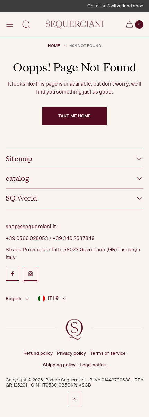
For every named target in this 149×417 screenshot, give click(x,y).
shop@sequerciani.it (31, 226)
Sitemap (19, 159)
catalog (17, 179)
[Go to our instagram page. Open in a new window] (30, 274)
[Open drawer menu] (9, 24)
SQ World (21, 198)
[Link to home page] (74, 329)
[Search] (26, 24)
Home (54, 46)
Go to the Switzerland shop (115, 6)
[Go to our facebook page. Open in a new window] (12, 274)
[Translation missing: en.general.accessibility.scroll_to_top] (74, 399)
